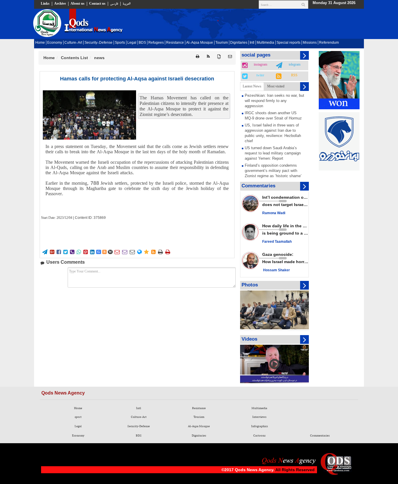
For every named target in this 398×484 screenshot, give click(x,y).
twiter (260, 75)
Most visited (275, 86)
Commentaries (320, 435)
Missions (310, 42)
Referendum (329, 42)
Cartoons (259, 435)
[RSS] (208, 56)
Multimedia (265, 42)
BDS (142, 42)
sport (78, 417)
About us (77, 3)
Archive (60, 3)
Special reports (288, 42)
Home (40, 42)
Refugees (156, 42)
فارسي (114, 3)
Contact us (97, 3)
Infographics (259, 426)
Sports (120, 42)
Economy (54, 42)
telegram (294, 64)
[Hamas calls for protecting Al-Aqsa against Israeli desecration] (89, 115)
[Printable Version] (197, 56)
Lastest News (252, 86)
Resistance (175, 42)
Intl (252, 42)
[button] (230, 56)
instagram (260, 64)
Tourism (221, 42)
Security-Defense (98, 42)
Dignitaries (238, 42)
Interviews (259, 417)
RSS (294, 75)
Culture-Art (73, 42)
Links (45, 3)
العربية (126, 3)
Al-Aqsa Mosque (199, 42)
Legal (131, 42)
